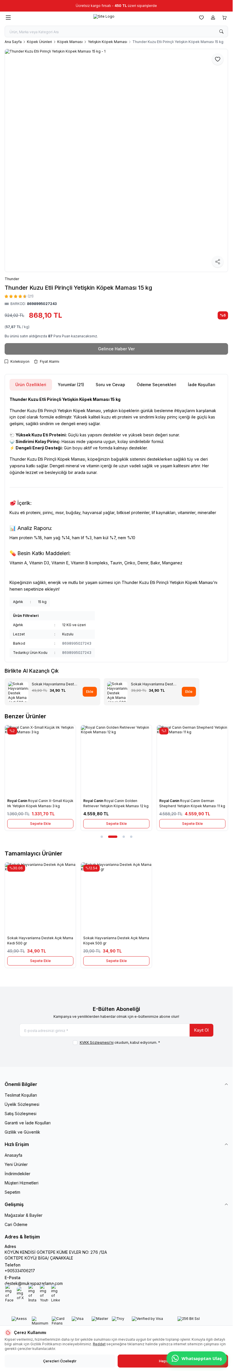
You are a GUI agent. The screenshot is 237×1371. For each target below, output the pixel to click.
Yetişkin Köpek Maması (107, 42)
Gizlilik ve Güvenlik (22, 1132)
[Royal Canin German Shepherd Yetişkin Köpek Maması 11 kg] (192, 760)
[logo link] (103, 17)
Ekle (89, 691)
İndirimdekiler (17, 1173)
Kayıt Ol (201, 1030)
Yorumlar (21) (71, 384)
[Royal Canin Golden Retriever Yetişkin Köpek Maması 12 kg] (116, 760)
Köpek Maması (70, 42)
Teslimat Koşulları (21, 1095)
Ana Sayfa (13, 42)
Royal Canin (17, 801)
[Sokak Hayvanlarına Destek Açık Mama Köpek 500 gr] (116, 897)
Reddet (99, 1344)
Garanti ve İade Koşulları (28, 1122)
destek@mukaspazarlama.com (34, 1283)
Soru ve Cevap (110, 384)
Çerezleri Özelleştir (60, 1361)
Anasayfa (13, 1155)
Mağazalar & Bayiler (23, 1215)
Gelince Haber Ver (116, 348)
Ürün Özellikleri (30, 384)
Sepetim (12, 1192)
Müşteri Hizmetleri (21, 1182)
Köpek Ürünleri (39, 42)
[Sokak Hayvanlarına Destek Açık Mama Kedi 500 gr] (40, 897)
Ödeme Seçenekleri (156, 384)
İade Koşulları (201, 384)
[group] (116, 160)
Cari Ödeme (16, 1224)
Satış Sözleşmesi (20, 1113)
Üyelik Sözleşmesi (22, 1104)
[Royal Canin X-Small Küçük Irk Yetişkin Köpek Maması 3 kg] (40, 760)
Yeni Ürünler (16, 1164)
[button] (102, 837)
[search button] (221, 31)
